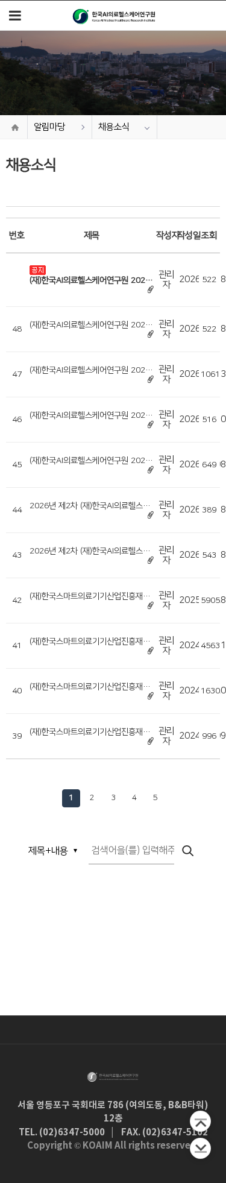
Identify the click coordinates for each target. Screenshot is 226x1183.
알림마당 (49, 127)
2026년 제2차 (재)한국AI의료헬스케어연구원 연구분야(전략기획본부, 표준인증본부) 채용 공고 (92, 551)
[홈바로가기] (114, 15)
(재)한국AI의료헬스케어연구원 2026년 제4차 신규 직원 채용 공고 (90, 415)
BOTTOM (200, 1148)
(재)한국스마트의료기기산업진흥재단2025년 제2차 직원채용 (90, 596)
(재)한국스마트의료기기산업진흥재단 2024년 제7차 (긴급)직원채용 (90, 641)
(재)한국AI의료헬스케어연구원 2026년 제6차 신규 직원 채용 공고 (90, 280)
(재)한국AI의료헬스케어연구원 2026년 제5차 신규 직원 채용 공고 (90, 370)
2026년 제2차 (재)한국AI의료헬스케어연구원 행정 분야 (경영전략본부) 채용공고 (91, 506)
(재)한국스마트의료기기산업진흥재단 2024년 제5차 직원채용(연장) (90, 732)
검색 (189, 851)
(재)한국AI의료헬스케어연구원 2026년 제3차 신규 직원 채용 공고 (90, 460)
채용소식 (114, 127)
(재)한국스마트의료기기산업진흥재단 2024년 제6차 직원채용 (90, 687)
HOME (15, 127)
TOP (200, 1121)
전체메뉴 (15, 15)
